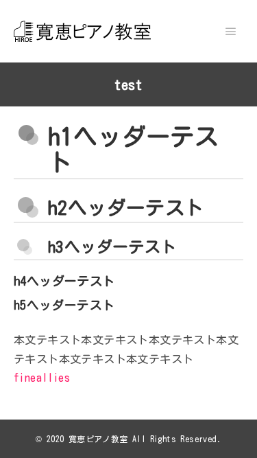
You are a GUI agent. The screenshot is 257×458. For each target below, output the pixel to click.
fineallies (42, 377)
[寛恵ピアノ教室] (82, 31)
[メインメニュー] (231, 32)
